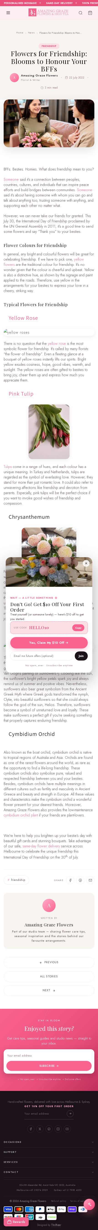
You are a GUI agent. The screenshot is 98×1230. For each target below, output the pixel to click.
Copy (78, 628)
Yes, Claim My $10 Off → (49, 642)
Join (81, 656)
